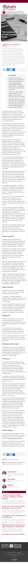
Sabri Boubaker (16, 44)
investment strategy (15, 462)
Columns (3, 10)
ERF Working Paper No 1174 (14, 438)
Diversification (8, 462)
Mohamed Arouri (7, 44)
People (19, 10)
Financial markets (9, 459)
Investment (16, 459)
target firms (19, 464)
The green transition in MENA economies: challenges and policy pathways (12, 497)
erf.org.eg (14, 557)
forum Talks (12, 10)
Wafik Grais (4, 46)
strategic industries (12, 464)
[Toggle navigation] (2, 1)
